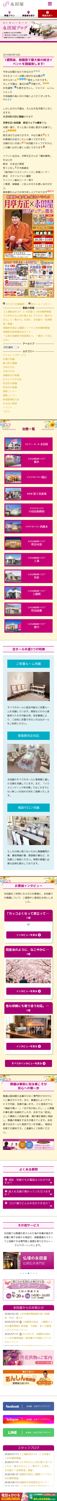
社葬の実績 (9, 359)
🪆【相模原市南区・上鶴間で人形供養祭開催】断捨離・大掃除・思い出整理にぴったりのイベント (28, 1325)
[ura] (28, 262)
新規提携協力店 (11, 399)
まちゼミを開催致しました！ (21, 304)
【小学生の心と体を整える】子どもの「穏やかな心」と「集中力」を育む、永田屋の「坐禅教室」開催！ (27, 319)
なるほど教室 (10, 403)
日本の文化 (9, 367)
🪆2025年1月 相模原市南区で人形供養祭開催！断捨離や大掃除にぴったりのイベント (28, 1338)
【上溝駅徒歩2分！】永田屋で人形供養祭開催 (27, 311)
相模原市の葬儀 (11, 375)
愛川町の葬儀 (10, 363)
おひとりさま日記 (12, 379)
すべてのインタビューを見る (27, 1063)
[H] (28, 196)
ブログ (6, 411)
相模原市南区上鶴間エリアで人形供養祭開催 (26, 327)
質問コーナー (10, 391)
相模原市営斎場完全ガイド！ (18, 331)
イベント (7, 407)
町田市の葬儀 (10, 383)
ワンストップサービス (14, 355)
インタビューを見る (27, 935)
